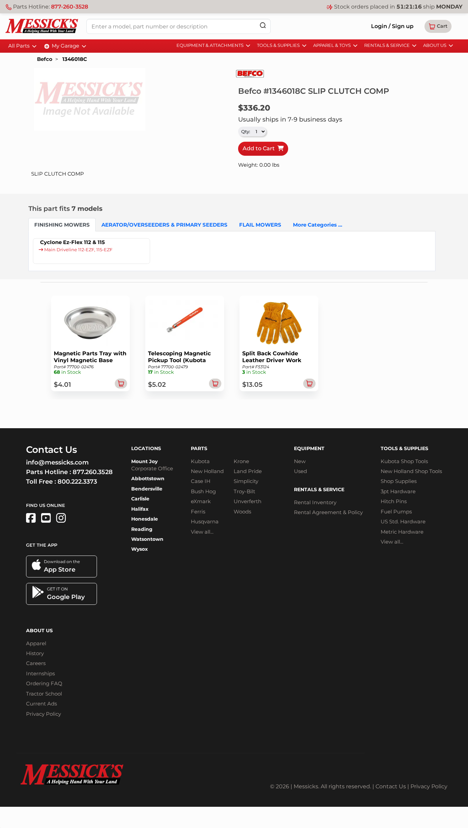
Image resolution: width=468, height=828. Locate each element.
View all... (202, 531)
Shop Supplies (399, 481)
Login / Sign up (392, 26)
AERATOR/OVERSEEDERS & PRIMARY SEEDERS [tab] (164, 224)
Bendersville (146, 489)
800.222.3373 (77, 481)
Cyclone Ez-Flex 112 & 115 (72, 242)
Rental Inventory (315, 502)
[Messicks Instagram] (61, 518)
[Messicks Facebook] (31, 518)
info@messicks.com (57, 462)
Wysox (139, 549)
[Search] (262, 25)
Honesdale (144, 519)
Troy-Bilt (244, 491)
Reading (141, 529)
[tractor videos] (46, 518)
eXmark (201, 501)
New (300, 461)
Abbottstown (147, 478)
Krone (241, 461)
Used (300, 471)
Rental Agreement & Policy (328, 512)
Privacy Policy (43, 714)
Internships (40, 673)
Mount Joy (144, 461)
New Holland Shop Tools (411, 471)
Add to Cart (260, 148)
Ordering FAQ (44, 683)
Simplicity (246, 481)
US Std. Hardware (403, 521)
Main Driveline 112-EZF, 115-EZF (77, 249)
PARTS (199, 448)
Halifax (139, 509)
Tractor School (44, 693)
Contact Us (390, 786)
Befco (44, 59)
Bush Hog (203, 491)
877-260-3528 (69, 6)
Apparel (36, 643)
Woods (242, 511)
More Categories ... (317, 224)
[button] (438, 26)
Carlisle (140, 499)
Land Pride (248, 471)
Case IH (200, 481)
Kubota (200, 461)
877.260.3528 (93, 472)
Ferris (198, 511)
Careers (36, 663)
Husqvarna (205, 521)
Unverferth (247, 501)
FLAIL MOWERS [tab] (260, 224)
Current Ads (41, 703)
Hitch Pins (394, 501)
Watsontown (147, 539)
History (35, 653)
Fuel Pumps (396, 511)
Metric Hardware (402, 531)
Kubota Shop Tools (404, 461)
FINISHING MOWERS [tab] (62, 224)
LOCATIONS (146, 448)
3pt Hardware (398, 491)
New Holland (207, 471)
